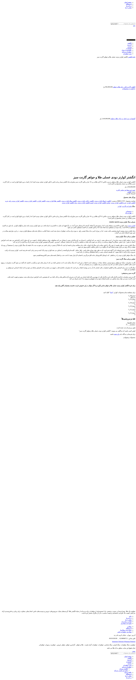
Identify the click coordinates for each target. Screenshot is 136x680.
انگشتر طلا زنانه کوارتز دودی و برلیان (122, 546)
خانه (133, 57)
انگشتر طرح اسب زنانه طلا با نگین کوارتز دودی (118, 405)
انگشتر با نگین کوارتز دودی (86, 201)
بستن (133, 651)
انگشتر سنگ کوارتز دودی (69, 201)
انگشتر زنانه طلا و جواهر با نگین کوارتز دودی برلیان (116, 475)
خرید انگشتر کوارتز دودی (118, 203)
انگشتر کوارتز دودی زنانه (16, 201)
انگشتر (130, 57)
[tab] (66, 211)
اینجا (111, 292)
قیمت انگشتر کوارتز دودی (85, 203)
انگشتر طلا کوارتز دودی (53, 201)
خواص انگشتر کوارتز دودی (102, 203)
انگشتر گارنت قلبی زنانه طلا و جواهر (124, 87)
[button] (129, 410)
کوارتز (119, 206)
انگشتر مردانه (123, 669)
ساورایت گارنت (127, 206)
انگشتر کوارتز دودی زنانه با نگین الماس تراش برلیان (116, 588)
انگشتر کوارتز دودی (31, 201)
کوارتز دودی (131, 225)
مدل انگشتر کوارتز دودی (69, 203)
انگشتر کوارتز (41, 201)
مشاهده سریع (131, 399)
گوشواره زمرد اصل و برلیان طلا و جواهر (122, 118)
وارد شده (116, 334)
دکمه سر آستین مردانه (121, 670)
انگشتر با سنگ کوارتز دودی (103, 201)
